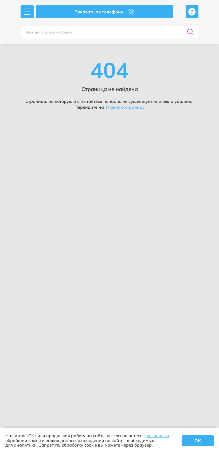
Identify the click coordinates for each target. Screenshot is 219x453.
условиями (158, 435)
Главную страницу (125, 107)
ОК (197, 440)
